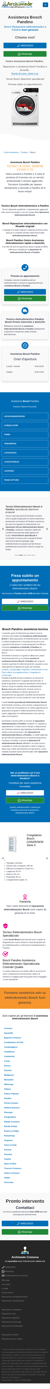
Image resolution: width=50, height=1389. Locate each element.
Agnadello (8, 1033)
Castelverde (9, 1056)
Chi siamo (6, 1284)
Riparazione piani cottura (12, 1339)
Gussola (7, 1070)
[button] (3, 529)
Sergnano (8, 1140)
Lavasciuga (6, 675)
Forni (45, 670)
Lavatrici (5, 670)
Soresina (8, 1154)
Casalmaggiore (10, 1047)
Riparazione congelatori (12, 1310)
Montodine (8, 1080)
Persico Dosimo (11, 1103)
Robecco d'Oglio (11, 1131)
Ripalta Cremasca (12, 1122)
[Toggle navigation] (45, 4)
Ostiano (7, 1089)
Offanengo (8, 1084)
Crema (7, 1061)
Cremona (8, 1028)
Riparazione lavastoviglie (12, 1326)
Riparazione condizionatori (13, 1301)
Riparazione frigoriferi (11, 1318)
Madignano (9, 1075)
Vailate (7, 1178)
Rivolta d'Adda (10, 1126)
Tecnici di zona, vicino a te (24, 73)
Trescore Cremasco (12, 1168)
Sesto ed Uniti (10, 1145)
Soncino (8, 1150)
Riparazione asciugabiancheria (15, 1297)
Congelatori (34, 672)
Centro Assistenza (11, 152)
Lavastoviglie (15, 670)
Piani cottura (7, 672)
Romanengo (9, 1136)
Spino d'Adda (10, 1164)
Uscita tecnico (7, 1293)
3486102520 (26, 45)
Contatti (5, 1289)
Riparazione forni (9, 1314)
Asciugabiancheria (20, 672)
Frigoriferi (25, 670)
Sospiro (7, 1159)
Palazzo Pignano (11, 1094)
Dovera (7, 1066)
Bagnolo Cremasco (12, 1038)
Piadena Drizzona (12, 1108)
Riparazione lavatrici (10, 1335)
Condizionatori (36, 670)
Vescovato (8, 1182)
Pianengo (8, 1112)
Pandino (24, 152)
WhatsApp (26, 54)
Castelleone (9, 1052)
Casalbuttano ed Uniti (13, 1042)
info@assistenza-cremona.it (16, 1276)
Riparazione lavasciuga (11, 1322)
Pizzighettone (10, 1117)
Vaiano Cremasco (12, 1173)
